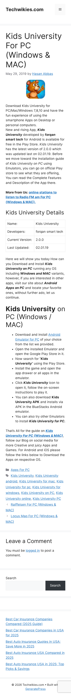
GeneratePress (35, 689)
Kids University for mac (37, 481)
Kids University (22, 476)
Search (11, 578)
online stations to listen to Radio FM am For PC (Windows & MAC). (31, 197)
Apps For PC (20, 470)
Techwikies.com (25, 9)
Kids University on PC (37, 493)
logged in (33, 550)
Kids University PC (47, 499)
